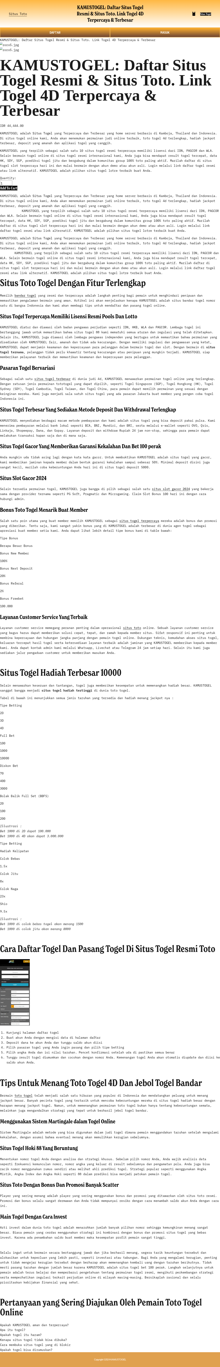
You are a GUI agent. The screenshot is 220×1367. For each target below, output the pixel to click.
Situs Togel (205, 14)
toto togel (23, 1095)
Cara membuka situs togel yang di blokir (35, 1344)
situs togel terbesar (52, 378)
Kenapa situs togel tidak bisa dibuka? (33, 1339)
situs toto (132, 627)
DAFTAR (55, 32)
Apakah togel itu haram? (21, 1334)
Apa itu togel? (12, 1329)
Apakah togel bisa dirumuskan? (26, 1349)
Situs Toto (18, 13)
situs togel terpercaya (139, 520)
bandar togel (25, 295)
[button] (8, 188)
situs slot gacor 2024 (171, 489)
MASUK (164, 32)
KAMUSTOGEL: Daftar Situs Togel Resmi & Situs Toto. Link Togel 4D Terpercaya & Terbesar (110, 13)
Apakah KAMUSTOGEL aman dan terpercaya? (34, 1325)
